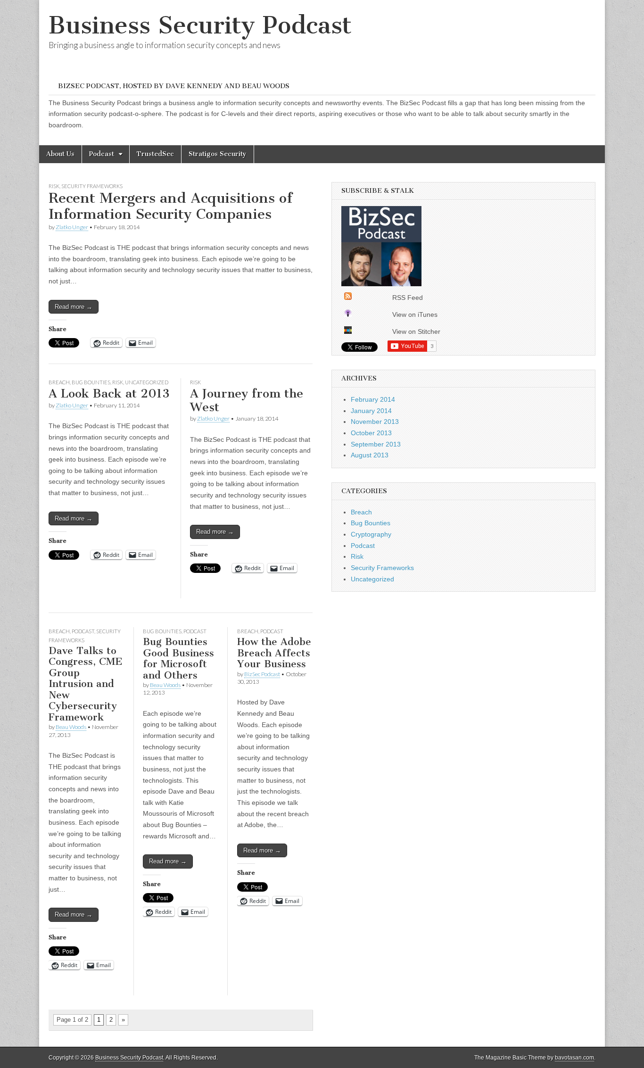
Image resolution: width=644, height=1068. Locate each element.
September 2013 (376, 444)
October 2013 (371, 433)
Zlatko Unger (72, 227)
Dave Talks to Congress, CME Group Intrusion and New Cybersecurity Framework (86, 684)
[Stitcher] (348, 331)
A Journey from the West (246, 400)
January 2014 (371, 410)
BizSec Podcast (262, 674)
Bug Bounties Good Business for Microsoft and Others (178, 658)
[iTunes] (348, 314)
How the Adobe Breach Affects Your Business (274, 653)
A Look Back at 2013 (109, 393)
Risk (54, 186)
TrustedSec (155, 154)
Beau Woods (71, 726)
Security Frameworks (92, 186)
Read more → (73, 306)
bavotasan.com (574, 1057)
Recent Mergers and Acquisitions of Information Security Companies (170, 206)
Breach (59, 382)
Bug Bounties (91, 382)
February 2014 (373, 399)
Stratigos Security (218, 154)
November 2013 (375, 421)
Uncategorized (146, 382)
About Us (60, 154)
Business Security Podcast (200, 25)
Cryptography (371, 534)
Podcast (101, 154)
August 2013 (369, 455)
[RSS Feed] (348, 297)
